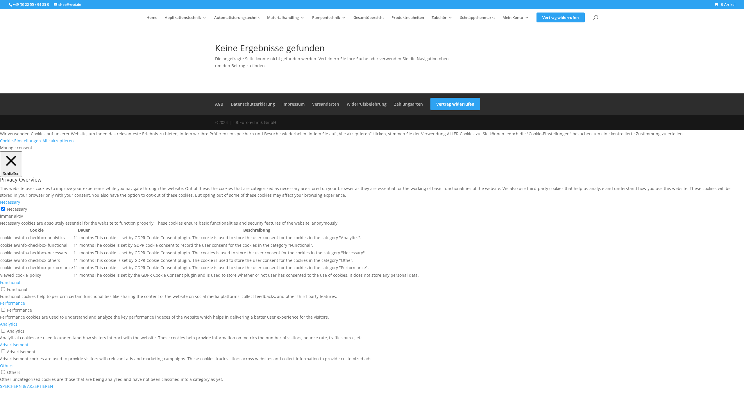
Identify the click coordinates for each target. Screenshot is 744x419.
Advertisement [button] (14, 344)
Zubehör (439, 17)
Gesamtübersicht (368, 17)
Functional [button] (10, 282)
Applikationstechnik (183, 17)
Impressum (293, 104)
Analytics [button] (8, 324)
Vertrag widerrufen (560, 17)
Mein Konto (512, 17)
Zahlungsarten (408, 104)
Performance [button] (12, 303)
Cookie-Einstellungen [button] (20, 140)
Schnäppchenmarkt (477, 17)
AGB (219, 104)
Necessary (17, 209)
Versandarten (325, 104)
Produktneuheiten (407, 17)
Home (151, 17)
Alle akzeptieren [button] (58, 140)
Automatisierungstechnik (237, 17)
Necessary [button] (10, 202)
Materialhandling (283, 17)
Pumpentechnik (326, 17)
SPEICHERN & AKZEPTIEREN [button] (26, 386)
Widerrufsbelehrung (367, 104)
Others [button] (6, 365)
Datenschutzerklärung (253, 104)
